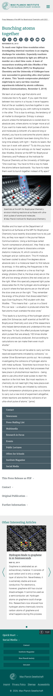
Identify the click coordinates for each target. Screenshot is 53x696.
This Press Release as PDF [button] (17, 478)
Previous (3, 572)
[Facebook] (4, 39)
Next (49, 572)
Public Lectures (14, 447)
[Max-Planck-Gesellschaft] (15, 676)
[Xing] (32, 39)
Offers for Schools (15, 454)
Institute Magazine (15, 460)
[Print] (43, 39)
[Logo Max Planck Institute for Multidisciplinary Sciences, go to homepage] (21, 6)
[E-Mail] (37, 39)
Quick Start (9, 635)
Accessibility (44, 684)
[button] (48, 203)
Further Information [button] (14, 505)
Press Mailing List (15, 422)
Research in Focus (15, 435)
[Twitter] (21, 39)
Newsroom (11, 416)
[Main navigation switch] (48, 6)
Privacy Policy (19, 684)
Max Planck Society (26, 658)
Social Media (12, 466)
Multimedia (12, 428)
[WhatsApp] (26, 39)
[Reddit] (15, 39)
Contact (10, 410)
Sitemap (32, 684)
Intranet (26, 665)
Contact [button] (6, 487)
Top (47, 632)
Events (9, 441)
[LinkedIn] (10, 39)
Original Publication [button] (14, 496)
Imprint (6, 684)
